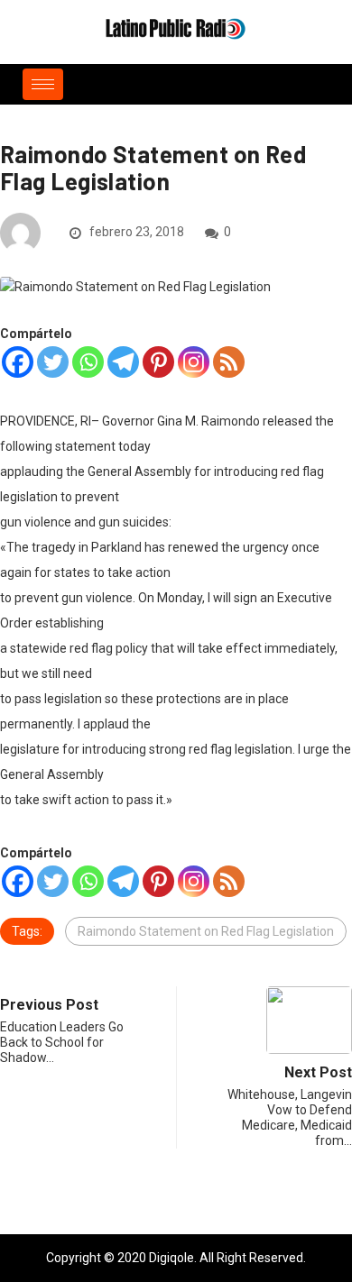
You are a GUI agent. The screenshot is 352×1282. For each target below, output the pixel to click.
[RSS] (229, 362)
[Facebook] (17, 362)
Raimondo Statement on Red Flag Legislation (206, 931)
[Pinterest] (158, 362)
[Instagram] (193, 362)
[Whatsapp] (88, 362)
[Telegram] (123, 362)
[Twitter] (53, 362)
